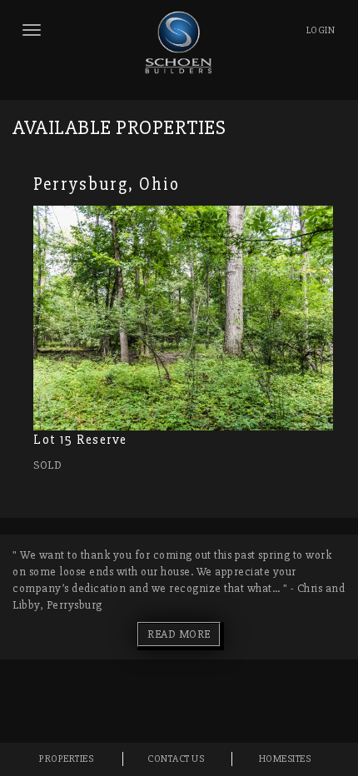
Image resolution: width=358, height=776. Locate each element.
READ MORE (179, 634)
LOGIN (321, 30)
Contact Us (175, 759)
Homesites (285, 759)
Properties (66, 759)
